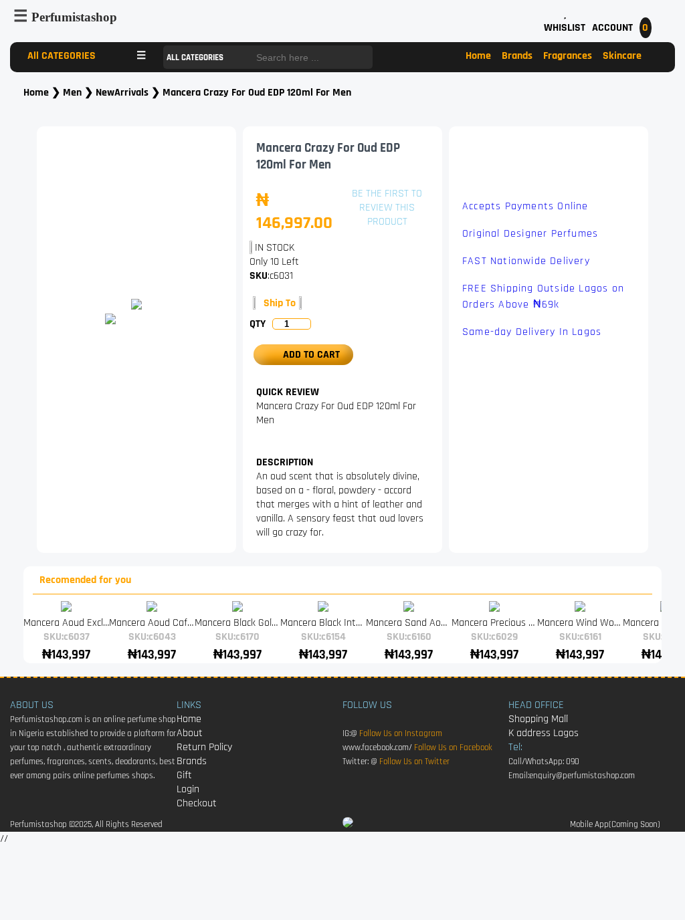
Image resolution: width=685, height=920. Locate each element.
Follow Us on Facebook (453, 748)
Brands (517, 56)
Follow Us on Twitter (414, 762)
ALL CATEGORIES (196, 58)
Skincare (622, 56)
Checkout (197, 803)
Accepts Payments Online (525, 206)
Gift (184, 775)
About (190, 733)
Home (478, 56)
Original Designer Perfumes (530, 234)
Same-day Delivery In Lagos (531, 332)
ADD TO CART (307, 355)
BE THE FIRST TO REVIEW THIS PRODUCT (387, 208)
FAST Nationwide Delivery (526, 261)
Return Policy (204, 747)
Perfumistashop (74, 17)
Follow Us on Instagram (400, 733)
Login (188, 789)
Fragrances (567, 56)
